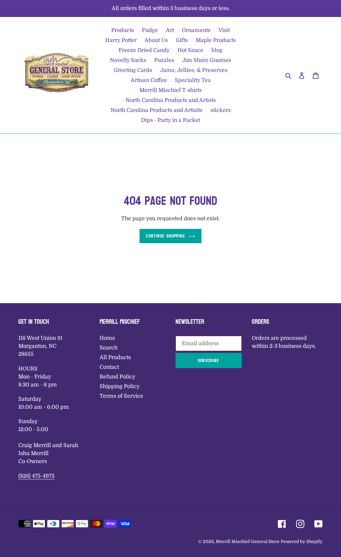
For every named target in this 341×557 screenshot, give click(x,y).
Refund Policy (117, 377)
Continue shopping (165, 236)
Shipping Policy (120, 386)
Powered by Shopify (302, 541)
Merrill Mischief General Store (247, 541)
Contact (109, 367)
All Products (115, 357)
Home (107, 338)
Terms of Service (121, 396)
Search (109, 348)
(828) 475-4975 (36, 476)
